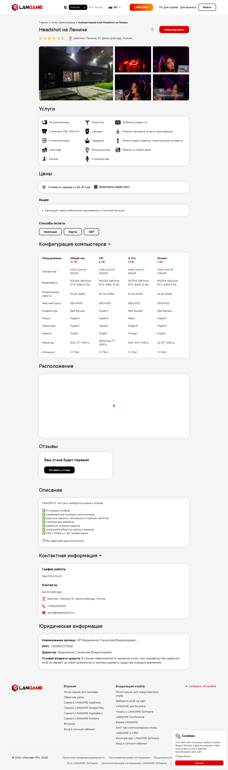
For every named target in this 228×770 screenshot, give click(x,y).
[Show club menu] (152, 29)
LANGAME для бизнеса (131, 706)
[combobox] (78, 7)
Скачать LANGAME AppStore (82, 702)
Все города (96, 7)
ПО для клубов (168, 7)
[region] (114, 305)
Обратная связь (74, 697)
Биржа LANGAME (127, 722)
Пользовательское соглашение (129, 757)
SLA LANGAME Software (82, 763)
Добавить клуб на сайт (131, 701)
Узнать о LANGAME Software (134, 711)
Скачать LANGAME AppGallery (83, 713)
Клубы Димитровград (63, 22)
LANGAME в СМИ (127, 733)
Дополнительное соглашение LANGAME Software (134, 763)
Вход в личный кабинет (79, 729)
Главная (43, 22)
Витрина (69, 723)
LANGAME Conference (130, 717)
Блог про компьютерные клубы (136, 727)
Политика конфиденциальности (83, 757)
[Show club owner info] (44, 187)
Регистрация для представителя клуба (137, 693)
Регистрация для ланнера (81, 692)
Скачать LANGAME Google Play (84, 707)
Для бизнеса (188, 7)
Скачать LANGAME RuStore (81, 718)
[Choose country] (65, 7)
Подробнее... (184, 756)
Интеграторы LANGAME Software (137, 738)
